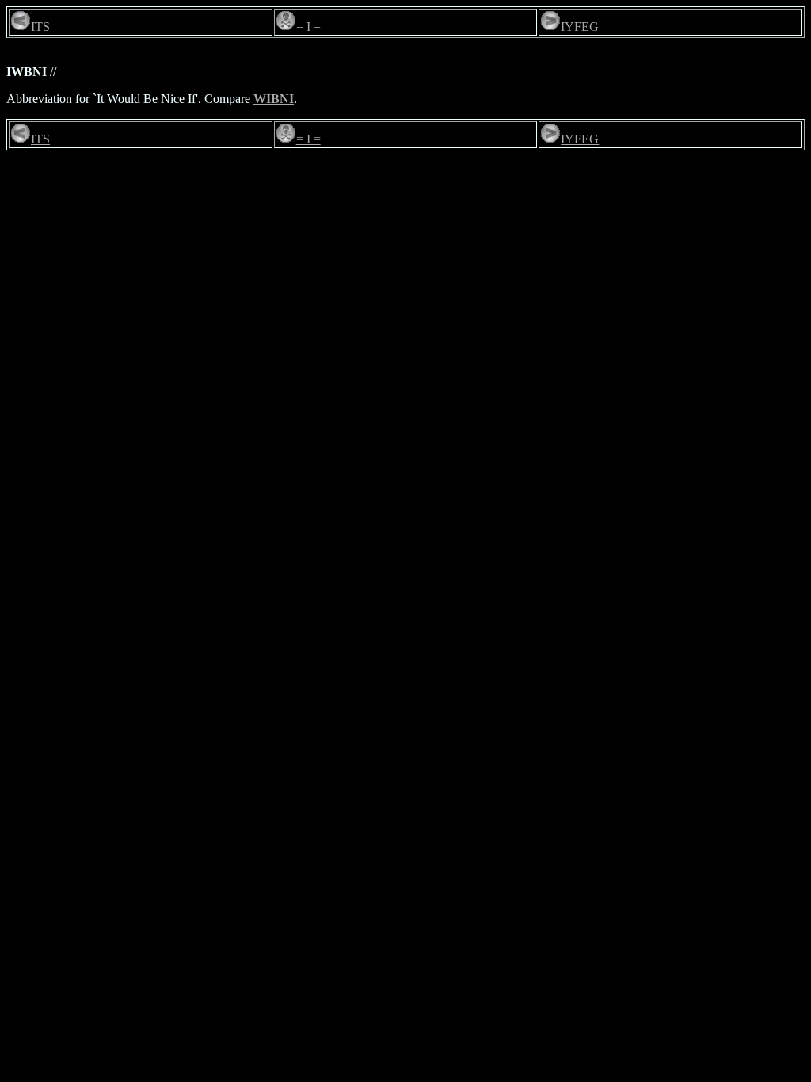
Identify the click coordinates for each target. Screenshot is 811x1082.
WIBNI (273, 98)
